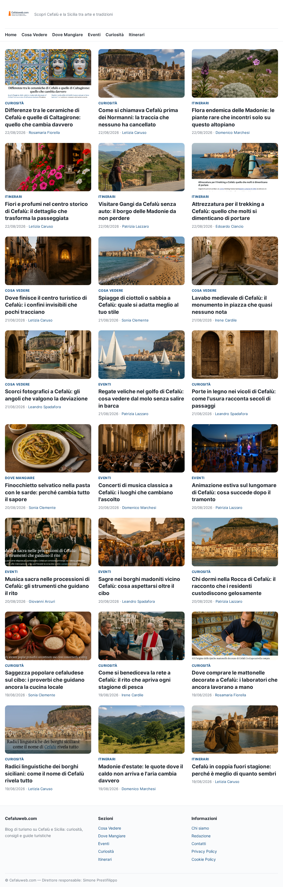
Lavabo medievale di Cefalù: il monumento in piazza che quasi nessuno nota (232, 305)
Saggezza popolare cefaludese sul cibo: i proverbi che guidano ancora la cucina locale (45, 680)
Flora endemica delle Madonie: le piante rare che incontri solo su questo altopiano (233, 117)
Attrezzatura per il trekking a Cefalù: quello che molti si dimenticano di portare (228, 211)
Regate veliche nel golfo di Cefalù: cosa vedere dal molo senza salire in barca (141, 398)
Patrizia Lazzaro (135, 226)
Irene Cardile (226, 320)
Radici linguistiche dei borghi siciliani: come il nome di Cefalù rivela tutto (44, 773)
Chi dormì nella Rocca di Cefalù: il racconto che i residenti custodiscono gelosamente (234, 586)
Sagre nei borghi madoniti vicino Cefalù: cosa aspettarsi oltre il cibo (139, 586)
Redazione (201, 835)
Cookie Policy (204, 859)
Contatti (199, 843)
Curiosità (115, 34)
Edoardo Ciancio (229, 226)
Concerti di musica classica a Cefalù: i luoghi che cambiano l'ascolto (135, 492)
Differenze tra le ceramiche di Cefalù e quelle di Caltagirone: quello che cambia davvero (43, 117)
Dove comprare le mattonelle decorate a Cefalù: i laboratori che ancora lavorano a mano (234, 680)
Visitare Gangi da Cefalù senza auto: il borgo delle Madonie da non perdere (137, 211)
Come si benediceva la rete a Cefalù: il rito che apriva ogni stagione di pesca (134, 680)
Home (11, 34)
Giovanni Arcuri (42, 601)
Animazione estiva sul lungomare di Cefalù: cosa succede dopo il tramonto (234, 492)
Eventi (94, 34)
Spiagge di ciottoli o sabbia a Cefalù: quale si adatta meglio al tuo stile (138, 305)
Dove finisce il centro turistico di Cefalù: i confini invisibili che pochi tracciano (46, 305)
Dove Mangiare (67, 34)
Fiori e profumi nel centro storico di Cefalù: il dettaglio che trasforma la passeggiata (46, 211)
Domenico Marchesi (233, 132)
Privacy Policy (204, 851)
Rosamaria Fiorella (44, 132)
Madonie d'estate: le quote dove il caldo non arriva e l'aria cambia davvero (140, 773)
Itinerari (137, 34)
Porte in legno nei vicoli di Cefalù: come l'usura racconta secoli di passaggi (234, 398)
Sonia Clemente (135, 320)
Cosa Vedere (34, 34)
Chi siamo (200, 828)
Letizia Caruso (134, 132)
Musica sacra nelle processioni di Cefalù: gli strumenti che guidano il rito (47, 586)
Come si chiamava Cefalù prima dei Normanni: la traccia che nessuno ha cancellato (138, 117)
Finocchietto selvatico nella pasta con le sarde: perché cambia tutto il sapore (47, 492)
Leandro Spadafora (44, 407)
